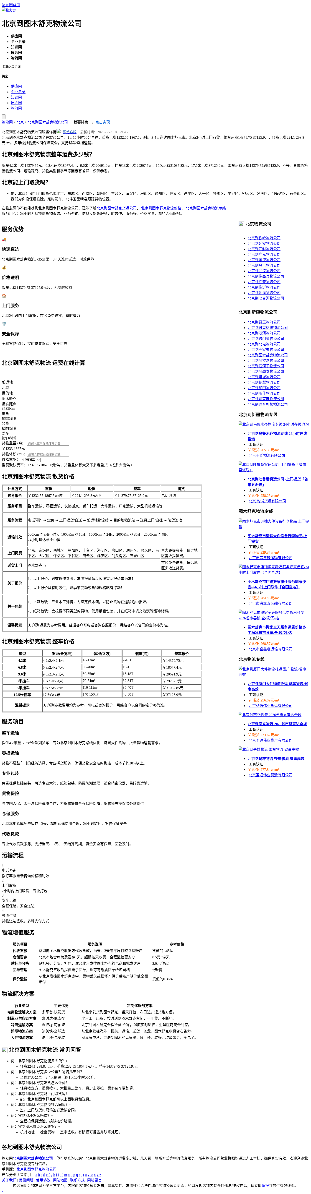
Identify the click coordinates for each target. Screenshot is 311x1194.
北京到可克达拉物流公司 (268, 328)
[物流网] (9, 10)
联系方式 (77, 1180)
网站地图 (60, 1180)
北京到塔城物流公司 (264, 377)
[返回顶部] (2, 1190)
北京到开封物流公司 (264, 249)
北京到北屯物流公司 (264, 344)
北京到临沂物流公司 (264, 287)
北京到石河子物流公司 (266, 366)
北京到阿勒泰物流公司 (266, 371)
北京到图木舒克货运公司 (117, 208)
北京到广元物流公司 (264, 254)
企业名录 (18, 92)
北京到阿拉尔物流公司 (266, 360)
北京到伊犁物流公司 (264, 382)
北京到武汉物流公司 (264, 271)
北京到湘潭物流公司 (264, 293)
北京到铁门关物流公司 (266, 339)
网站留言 (94, 1180)
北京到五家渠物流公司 (266, 350)
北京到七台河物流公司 (266, 298)
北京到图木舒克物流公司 (48, 122)
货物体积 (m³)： (14, 454)
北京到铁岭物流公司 (264, 238)
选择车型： (11, 459)
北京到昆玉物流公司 (264, 322)
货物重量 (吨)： (14, 443)
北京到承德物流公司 (264, 260)
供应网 (16, 86)
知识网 (16, 97)
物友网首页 (11, 5)
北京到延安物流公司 (264, 243)
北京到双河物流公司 (264, 333)
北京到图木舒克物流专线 (206, 208)
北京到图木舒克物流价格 (161, 208)
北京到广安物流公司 (264, 282)
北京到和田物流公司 (264, 388)
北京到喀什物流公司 (264, 393)
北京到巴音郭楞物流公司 (268, 404)
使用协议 (43, 1180)
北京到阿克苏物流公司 (266, 399)
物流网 (16, 108)
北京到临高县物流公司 (266, 276)
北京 (20, 122)
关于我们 (9, 1180)
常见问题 (26, 1180)
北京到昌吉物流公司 (264, 265)
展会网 (16, 103)
